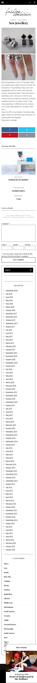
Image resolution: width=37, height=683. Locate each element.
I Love (18, 197)
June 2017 (9, 333)
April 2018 (9, 304)
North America (9, 611)
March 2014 (10, 461)
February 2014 (11, 464)
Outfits (6, 620)
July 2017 (9, 330)
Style (5, 638)
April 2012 (9, 536)
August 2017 (10, 326)
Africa (6, 564)
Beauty (6, 572)
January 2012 (10, 546)
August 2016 (10, 366)
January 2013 (10, 507)
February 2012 (11, 543)
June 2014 (9, 451)
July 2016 (9, 369)
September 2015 (11, 402)
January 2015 (10, 428)
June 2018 (9, 297)
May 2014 (9, 454)
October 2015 (10, 399)
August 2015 (10, 405)
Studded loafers (18, 189)
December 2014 (11, 431)
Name (4, 245)
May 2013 (9, 494)
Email (15, 245)
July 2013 (9, 487)
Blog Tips (7, 577)
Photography (8, 629)
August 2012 (10, 523)
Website (27, 245)
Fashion (13, 20)
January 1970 (10, 550)
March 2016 (10, 382)
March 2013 (10, 500)
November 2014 (11, 435)
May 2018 (9, 300)
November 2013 (11, 474)
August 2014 (10, 445)
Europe (6, 585)
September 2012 (11, 520)
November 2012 (11, 513)
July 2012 (9, 527)
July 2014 (9, 448)
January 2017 (10, 349)
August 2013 (10, 484)
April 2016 (9, 379)
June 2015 (9, 412)
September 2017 (11, 323)
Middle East (8, 603)
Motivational (8, 607)
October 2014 (10, 438)
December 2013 (11, 471)
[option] (19, 166)
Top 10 (6, 642)
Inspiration (8, 594)
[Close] (5, 644)
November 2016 (11, 356)
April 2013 (9, 497)
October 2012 (10, 517)
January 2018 (10, 310)
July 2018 (9, 294)
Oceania (7, 616)
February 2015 (11, 425)
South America (9, 633)
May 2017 (9, 336)
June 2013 (9, 490)
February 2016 (11, 386)
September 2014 (11, 441)
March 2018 (10, 307)
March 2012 (10, 540)
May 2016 (9, 376)
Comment (6, 224)
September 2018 (11, 290)
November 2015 (11, 395)
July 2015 (9, 408)
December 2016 (11, 353)
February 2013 (11, 504)
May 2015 (9, 415)
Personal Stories (10, 624)
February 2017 (11, 346)
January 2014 (10, 468)
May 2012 (9, 533)
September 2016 (11, 363)
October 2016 (10, 359)
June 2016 (9, 372)
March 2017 (10, 343)
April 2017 (9, 340)
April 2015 (9, 418)
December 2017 (11, 313)
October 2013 (10, 477)
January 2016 (10, 389)
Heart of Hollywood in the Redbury (21, 677)
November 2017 (11, 317)
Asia (5, 568)
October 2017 (10, 320)
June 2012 (9, 530)
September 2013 (11, 481)
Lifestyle (7, 598)
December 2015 (11, 392)
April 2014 (9, 458)
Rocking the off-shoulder (18, 180)
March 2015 (10, 422)
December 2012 (11, 510)
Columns (7, 581)
